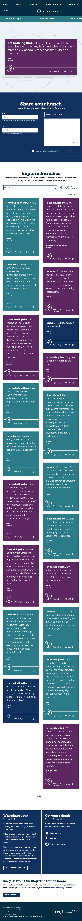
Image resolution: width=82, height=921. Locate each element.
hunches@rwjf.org (15, 907)
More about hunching (15, 868)
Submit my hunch (71, 151)
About (19, 4)
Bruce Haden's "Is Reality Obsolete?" (58, 888)
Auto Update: (72, 194)
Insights (73, 4)
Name (4, 113)
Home (5, 4)
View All (7, 10)
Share (67, 71)
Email (4, 126)
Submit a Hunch (53, 4)
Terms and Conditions (52, 151)
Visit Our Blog (11, 895)
